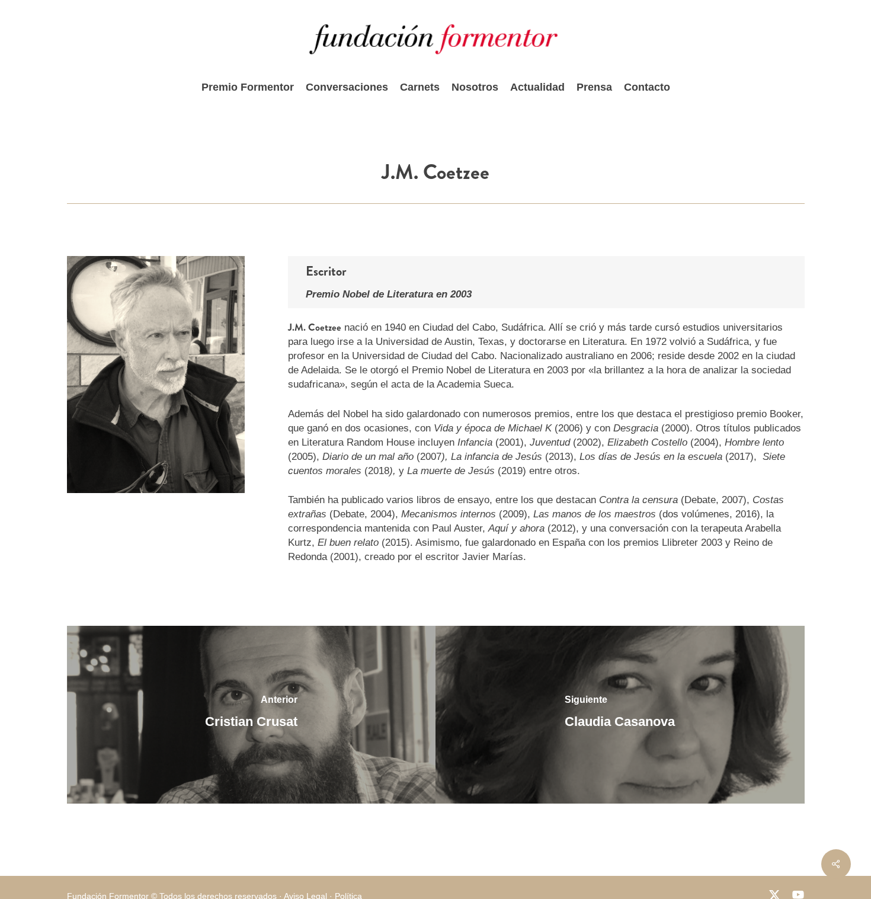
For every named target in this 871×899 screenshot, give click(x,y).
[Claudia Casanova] (620, 715)
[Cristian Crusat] (251, 715)
